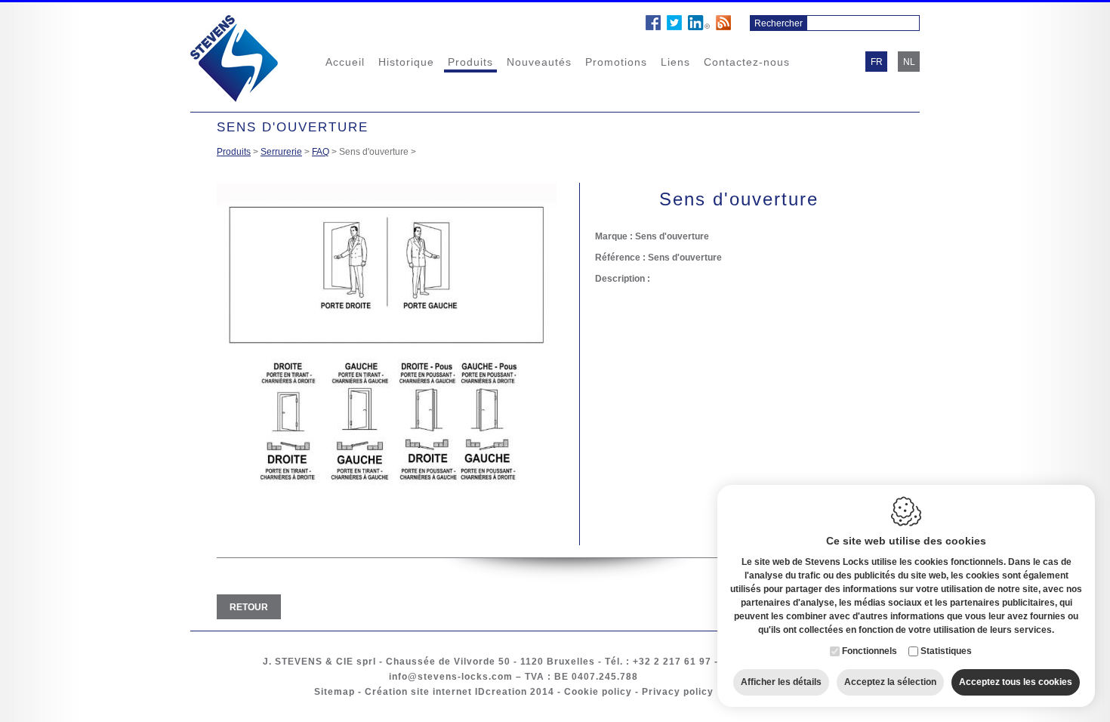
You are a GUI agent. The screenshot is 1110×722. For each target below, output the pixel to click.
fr (877, 62)
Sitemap (334, 692)
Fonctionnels (869, 651)
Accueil (345, 62)
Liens (675, 62)
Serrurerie (281, 152)
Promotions (616, 62)
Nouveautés (539, 62)
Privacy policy (678, 692)
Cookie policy (598, 692)
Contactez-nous (747, 62)
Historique (406, 62)
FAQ (320, 152)
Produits (470, 62)
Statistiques (946, 651)
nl (909, 62)
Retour (249, 607)
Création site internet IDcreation (446, 692)
